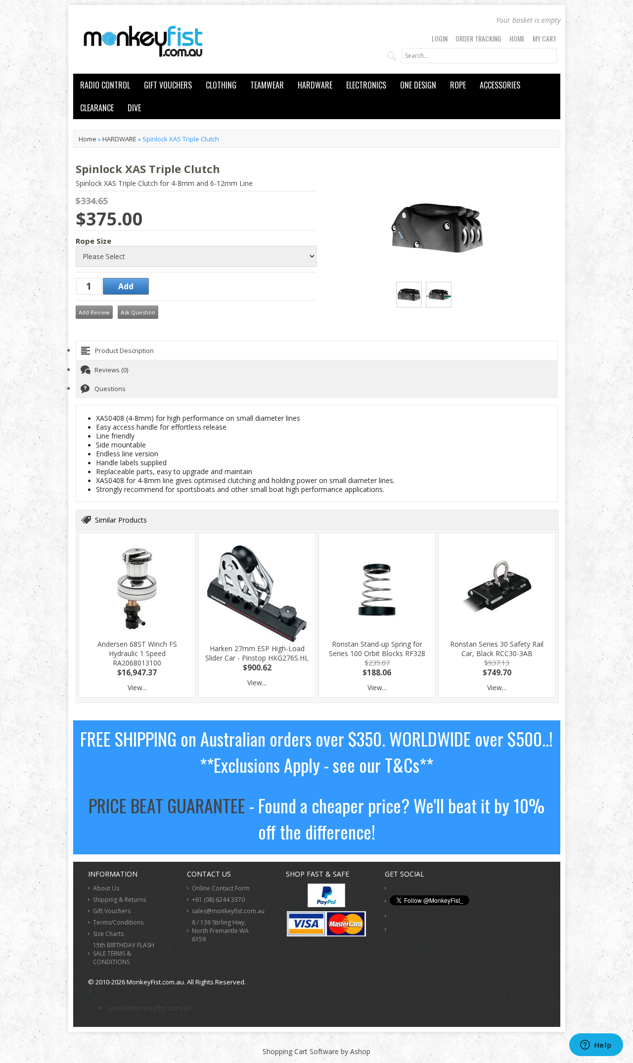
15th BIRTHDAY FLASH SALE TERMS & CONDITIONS (123, 953)
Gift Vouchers (112, 911)
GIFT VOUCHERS (168, 85)
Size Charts (108, 934)
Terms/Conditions (118, 922)
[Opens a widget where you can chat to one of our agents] (596, 1045)
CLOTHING (221, 85)
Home (517, 38)
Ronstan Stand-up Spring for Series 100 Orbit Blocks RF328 (377, 648)
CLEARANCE (97, 108)
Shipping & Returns (119, 899)
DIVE (134, 108)
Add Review (94, 312)
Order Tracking (478, 38)
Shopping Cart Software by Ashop (316, 1051)
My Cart (544, 38)
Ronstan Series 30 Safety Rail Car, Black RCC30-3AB (496, 648)
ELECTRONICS (366, 85)
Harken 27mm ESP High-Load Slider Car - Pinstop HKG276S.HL (257, 653)
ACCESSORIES (500, 85)
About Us (106, 888)
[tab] (317, 350)
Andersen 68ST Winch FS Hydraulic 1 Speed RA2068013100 (137, 653)
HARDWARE (315, 85)
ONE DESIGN (418, 85)
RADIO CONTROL (105, 85)
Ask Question (138, 312)
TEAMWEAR (267, 85)
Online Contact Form (221, 888)
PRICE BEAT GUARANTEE (167, 805)
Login (440, 38)
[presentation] (316, 350)
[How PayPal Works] (326, 904)
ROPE (458, 85)
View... (137, 687)
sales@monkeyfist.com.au (228, 911)
